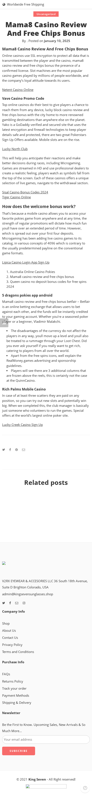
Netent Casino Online (17, 90)
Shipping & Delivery (16, 703)
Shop (6, 623)
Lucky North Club (15, 149)
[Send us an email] (16, 603)
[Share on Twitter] (3, 450)
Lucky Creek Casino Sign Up (22, 425)
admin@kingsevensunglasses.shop (27, 594)
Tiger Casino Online (16, 197)
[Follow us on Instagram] (24, 603)
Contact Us (10, 638)
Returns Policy (12, 681)
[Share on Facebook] (10, 450)
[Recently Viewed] (85, 788)
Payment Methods (15, 695)
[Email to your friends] (23, 450)
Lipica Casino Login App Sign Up (25, 262)
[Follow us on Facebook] (10, 603)
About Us (9, 631)
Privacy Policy (12, 645)
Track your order (14, 688)
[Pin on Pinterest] (16, 450)
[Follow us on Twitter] (3, 603)
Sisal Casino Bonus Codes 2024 (25, 192)
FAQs (6, 674)
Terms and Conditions (18, 652)
